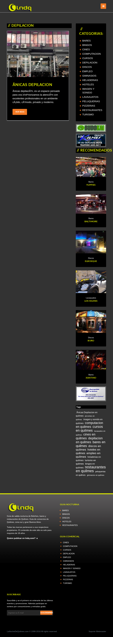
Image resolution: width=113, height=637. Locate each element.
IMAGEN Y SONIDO (71, 568)
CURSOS (87, 58)
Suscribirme (46, 613)
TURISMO (88, 114)
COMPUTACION (91, 53)
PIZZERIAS (88, 105)
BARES (86, 40)
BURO (91, 341)
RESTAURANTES (92, 110)
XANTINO (91, 378)
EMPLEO (87, 71)
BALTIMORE (91, 221)
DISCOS (87, 67)
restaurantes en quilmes (91, 469)
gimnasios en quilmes (95, 475)
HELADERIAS (90, 80)
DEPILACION (89, 62)
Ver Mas (19, 112)
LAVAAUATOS (90, 97)
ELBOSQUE (91, 261)
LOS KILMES (91, 301)
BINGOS (87, 45)
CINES (86, 49)
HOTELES (88, 84)
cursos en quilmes (89, 428)
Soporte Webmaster (97, 631)
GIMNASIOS (89, 75)
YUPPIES (91, 185)
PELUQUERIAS (91, 101)
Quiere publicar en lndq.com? (21, 538)
